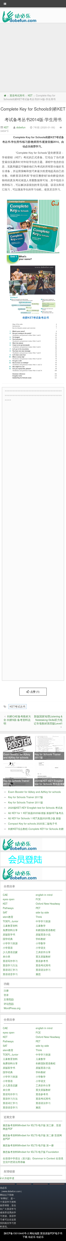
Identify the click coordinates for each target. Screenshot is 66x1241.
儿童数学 (41, 925)
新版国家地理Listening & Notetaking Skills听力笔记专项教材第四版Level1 (48, 719)
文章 (9, 999)
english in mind (44, 895)
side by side (42, 912)
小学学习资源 (10, 943)
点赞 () (34, 691)
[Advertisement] (33, 58)
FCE (38, 899)
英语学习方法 (10, 965)
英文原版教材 (43, 956)
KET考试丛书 (17, 706)
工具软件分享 (43, 952)
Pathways (8, 908)
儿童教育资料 (10, 925)
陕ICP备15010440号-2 (16, 1233)
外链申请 (9, 1178)
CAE (5, 895)
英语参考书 (42, 961)
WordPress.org (12, 1008)
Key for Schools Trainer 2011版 (25, 802)
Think (39, 917)
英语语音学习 (10, 974)
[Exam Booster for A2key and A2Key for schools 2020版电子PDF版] (18, 748)
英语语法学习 (43, 969)
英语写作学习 (10, 961)
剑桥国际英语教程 (45, 930)
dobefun (21, 127)
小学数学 (41, 943)
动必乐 (32, 1237)
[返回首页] (5, 95)
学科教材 (41, 939)
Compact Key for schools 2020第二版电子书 (32, 823)
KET (30, 95)
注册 (6, 990)
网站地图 (34, 1233)
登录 (6, 995)
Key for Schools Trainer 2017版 (25, 797)
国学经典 (8, 939)
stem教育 (8, 917)
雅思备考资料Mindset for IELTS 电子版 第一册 (28, 1145)
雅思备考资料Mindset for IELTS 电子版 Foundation (31, 1152)
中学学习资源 (43, 921)
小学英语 (8, 947)
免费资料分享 (10, 930)
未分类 (6, 956)
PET (38, 908)
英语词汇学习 (10, 969)
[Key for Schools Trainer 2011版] (18, 774)
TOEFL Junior (10, 921)
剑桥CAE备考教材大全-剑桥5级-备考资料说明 (17, 719)
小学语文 (41, 947)
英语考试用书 (17, 95)
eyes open (8, 899)
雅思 (38, 974)
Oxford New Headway (48, 903)
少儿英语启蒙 (10, 952)
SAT (5, 912)
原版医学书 (9, 934)
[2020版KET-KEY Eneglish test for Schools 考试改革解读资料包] (49, 774)
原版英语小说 (43, 934)
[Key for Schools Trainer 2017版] (49, 748)
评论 (9, 1003)
